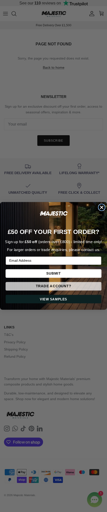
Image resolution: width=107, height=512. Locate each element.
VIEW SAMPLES (53, 299)
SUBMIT (53, 273)
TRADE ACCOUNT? (53, 286)
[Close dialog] (102, 207)
